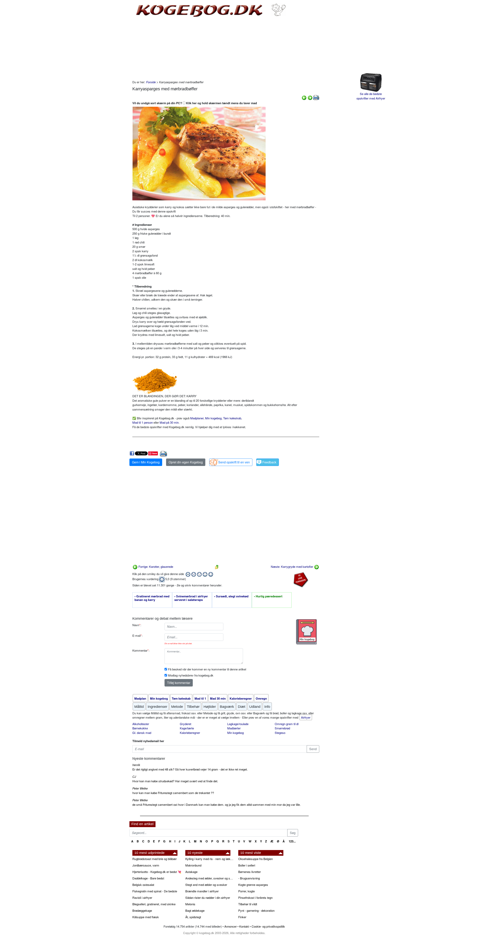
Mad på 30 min (169, 422)
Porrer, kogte (246, 891)
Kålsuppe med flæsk (145, 917)
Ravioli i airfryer (142, 897)
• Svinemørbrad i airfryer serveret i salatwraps (191, 598)
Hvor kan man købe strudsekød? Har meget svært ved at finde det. (175, 781)
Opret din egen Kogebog (186, 462)
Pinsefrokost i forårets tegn (255, 897)
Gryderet (185, 724)
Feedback (269, 462)
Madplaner (197, 418)
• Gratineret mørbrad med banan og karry (152, 598)
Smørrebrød (282, 728)
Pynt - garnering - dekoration (256, 910)
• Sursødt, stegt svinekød (231, 596)
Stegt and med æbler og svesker (206, 885)
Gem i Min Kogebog (146, 462)
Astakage (191, 872)
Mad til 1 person (142, 422)
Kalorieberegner (190, 733)
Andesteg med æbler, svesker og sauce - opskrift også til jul (209, 878)
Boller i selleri (246, 865)
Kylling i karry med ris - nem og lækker (209, 859)
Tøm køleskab (232, 418)
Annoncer (230, 926)
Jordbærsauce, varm (145, 865)
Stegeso (280, 733)
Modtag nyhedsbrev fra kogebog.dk (190, 675)
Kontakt (244, 926)
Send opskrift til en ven (234, 462)
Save (154, 453)
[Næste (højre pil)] (310, 97)
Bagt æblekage (195, 910)
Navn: (136, 625)
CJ (134, 776)
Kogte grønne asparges (253, 885)
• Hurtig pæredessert (268, 596)
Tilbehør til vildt (247, 904)
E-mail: (137, 635)
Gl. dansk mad (141, 733)
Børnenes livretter (249, 872)
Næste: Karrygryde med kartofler (292, 566)
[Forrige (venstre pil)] (304, 97)
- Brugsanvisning (249, 878)
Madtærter (234, 728)
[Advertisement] (225, 48)
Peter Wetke (140, 788)
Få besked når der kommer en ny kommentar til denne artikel (207, 669)
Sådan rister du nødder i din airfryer (207, 897)
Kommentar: (140, 650)
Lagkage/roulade (237, 724)
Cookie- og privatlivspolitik (268, 926)
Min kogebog (213, 418)
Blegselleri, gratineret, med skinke (154, 904)
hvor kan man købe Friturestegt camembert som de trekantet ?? (173, 793)
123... (292, 841)
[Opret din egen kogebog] (306, 632)
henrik (136, 765)
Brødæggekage (142, 910)
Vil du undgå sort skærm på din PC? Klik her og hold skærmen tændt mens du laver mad (194, 103)
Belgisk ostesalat (143, 885)
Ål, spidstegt (193, 917)
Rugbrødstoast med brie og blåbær (154, 859)
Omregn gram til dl (286, 724)
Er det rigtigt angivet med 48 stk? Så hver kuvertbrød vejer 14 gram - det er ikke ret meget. (190, 769)
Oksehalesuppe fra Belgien (255, 859)
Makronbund (193, 865)
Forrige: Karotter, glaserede (155, 566)
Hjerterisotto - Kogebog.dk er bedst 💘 (156, 872)
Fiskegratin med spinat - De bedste (154, 891)
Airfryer (305, 717)
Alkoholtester (140, 724)
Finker (242, 917)
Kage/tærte (187, 728)
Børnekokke (140, 728)
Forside (151, 82)
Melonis (190, 904)
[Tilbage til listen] (216, 566)
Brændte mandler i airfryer (202, 891)
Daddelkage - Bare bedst (148, 878)
